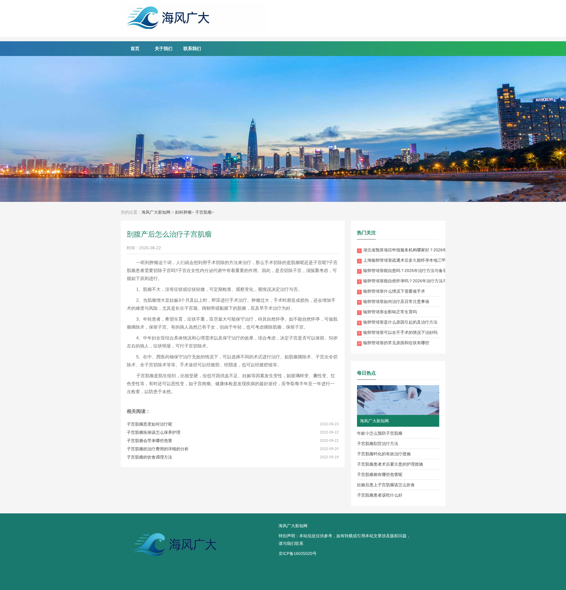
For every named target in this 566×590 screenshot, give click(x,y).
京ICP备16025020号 (298, 553)
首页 (135, 48)
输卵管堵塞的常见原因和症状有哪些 (393, 342)
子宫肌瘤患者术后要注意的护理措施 (390, 464)
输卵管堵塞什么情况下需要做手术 (392, 291)
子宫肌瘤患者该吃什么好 (379, 495)
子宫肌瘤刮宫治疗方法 (377, 443)
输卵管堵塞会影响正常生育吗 (388, 311)
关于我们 (163, 48)
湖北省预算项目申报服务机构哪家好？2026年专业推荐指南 (415, 250)
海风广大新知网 (156, 212)
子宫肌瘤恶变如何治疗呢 (149, 424)
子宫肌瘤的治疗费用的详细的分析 (158, 448)
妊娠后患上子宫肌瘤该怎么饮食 (386, 484)
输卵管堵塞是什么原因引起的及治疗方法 (398, 322)
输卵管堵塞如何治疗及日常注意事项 (394, 301)
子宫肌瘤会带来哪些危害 (149, 440)
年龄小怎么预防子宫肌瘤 (379, 433)
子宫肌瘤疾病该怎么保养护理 (153, 432)
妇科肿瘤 (183, 212)
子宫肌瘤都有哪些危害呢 (379, 474)
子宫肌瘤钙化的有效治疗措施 (384, 453)
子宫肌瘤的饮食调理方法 (149, 457)
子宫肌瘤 (203, 212)
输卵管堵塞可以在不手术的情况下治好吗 (398, 332)
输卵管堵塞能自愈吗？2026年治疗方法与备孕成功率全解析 (415, 270)
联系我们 (192, 48)
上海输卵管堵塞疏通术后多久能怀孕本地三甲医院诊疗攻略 (414, 260)
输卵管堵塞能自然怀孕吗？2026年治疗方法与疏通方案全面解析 (419, 280)
